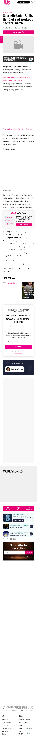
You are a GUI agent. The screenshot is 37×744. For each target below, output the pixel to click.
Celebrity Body (8, 12)
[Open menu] (2, 2)
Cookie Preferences (25, 728)
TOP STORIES (17, 32)
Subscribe (23, 2)
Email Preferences (8, 728)
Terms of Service (24, 720)
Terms (26, 351)
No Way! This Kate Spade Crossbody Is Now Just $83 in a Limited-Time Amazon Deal (24, 219)
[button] (32, 2)
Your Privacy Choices (21, 733)
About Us (5, 720)
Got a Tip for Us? (7, 725)
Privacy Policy (18, 353)
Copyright (21, 725)
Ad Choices (22, 738)
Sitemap (4, 734)
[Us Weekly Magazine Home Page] (6, 2)
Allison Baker (9, 28)
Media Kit (5, 731)
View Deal (24, 224)
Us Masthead (6, 722)
